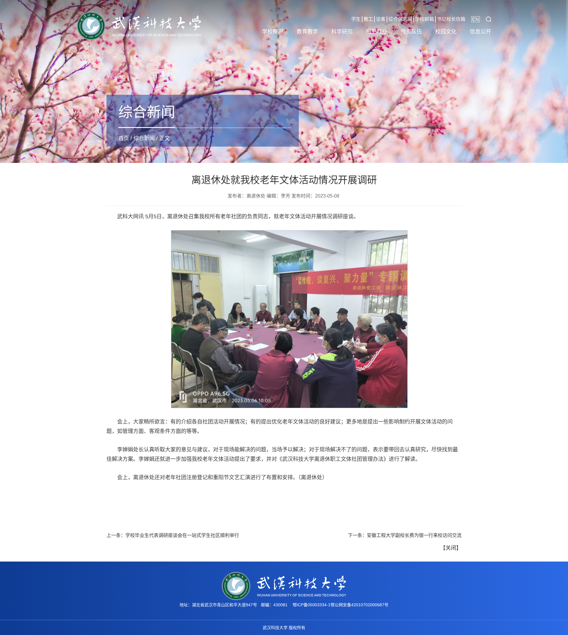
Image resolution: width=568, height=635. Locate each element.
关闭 (451, 548)
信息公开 (480, 32)
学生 (356, 19)
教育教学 (307, 32)
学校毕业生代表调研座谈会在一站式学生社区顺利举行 (182, 535)
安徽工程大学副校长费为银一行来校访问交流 (414, 535)
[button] (488, 19)
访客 (380, 19)
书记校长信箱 (451, 19)
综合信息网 (400, 19)
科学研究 (342, 32)
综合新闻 (144, 138)
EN (475, 19)
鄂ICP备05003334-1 (311, 604)
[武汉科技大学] (139, 25)
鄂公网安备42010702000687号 (359, 604)
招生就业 (376, 32)
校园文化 (445, 32)
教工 (368, 19)
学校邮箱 (424, 19)
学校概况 (272, 32)
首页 (123, 138)
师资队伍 (411, 32)
